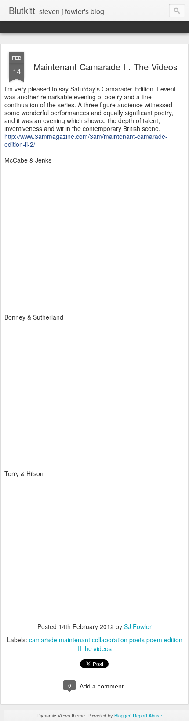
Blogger (122, 715)
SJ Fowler (138, 626)
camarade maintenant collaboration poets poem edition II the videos (105, 644)
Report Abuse (147, 715)
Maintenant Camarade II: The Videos (105, 66)
